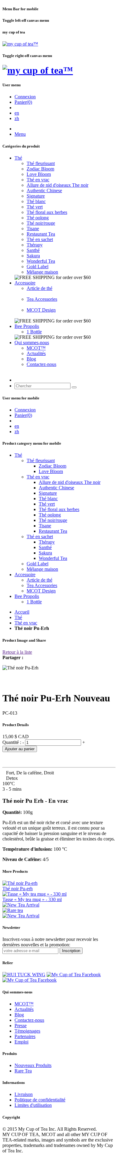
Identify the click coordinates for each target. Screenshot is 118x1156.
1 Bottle (34, 331)
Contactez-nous (41, 364)
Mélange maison (42, 272)
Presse (21, 1025)
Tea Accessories (42, 299)
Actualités (36, 353)
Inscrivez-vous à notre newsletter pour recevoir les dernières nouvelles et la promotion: (50, 942)
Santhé (33, 250)
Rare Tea (23, 1070)
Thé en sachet (40, 239)
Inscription (71, 950)
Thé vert (35, 206)
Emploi (21, 1041)
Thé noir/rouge (41, 223)
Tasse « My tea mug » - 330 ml (32, 899)
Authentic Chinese (44, 190)
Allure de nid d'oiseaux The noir (57, 185)
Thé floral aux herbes (47, 212)
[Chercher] (74, 387)
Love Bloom (39, 174)
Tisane (33, 228)
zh (17, 118)
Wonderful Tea (41, 261)
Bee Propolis (27, 326)
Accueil (22, 612)
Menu (20, 134)
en (17, 113)
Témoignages (27, 1031)
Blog (31, 358)
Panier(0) (23, 102)
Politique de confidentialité (40, 1099)
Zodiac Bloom (40, 168)
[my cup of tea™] (20, 43)
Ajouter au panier (19, 749)
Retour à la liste (17, 652)
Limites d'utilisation (33, 1105)
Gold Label (37, 266)
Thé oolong (38, 217)
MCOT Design (41, 310)
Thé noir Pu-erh (17, 888)
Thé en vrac (38, 179)
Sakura (33, 255)
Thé (18, 157)
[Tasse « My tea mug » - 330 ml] (34, 894)
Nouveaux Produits (33, 1065)
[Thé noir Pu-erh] (20, 883)
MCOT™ (36, 348)
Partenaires (25, 1036)
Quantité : (12, 742)
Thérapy (35, 244)
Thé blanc (36, 201)
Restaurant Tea (41, 234)
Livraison (24, 1094)
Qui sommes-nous (32, 342)
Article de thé (39, 288)
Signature (36, 195)
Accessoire (25, 282)
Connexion (25, 96)
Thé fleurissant (41, 163)
